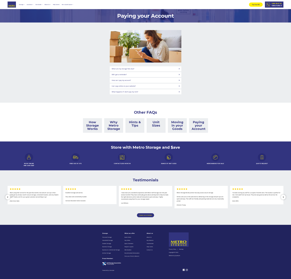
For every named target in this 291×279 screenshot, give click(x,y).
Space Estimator (129, 243)
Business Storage (107, 246)
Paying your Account (199, 125)
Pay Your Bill (256, 4)
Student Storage (106, 243)
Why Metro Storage (113, 125)
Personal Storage (107, 237)
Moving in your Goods (177, 125)
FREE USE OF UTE (76, 163)
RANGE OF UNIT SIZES (168, 163)
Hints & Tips (135, 123)
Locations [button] (29, 4)
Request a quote (129, 246)
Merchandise (128, 250)
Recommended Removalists (132, 253)
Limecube (111, 270)
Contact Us (150, 250)
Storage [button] (21, 4)
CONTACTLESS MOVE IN (122, 163)
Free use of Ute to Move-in (132, 256)
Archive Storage (106, 253)
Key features (150, 240)
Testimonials (150, 243)
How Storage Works (92, 125)
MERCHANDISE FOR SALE (215, 163)
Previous (7, 197)
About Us (149, 237)
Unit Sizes (156, 123)
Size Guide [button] (38, 4)
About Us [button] (47, 4)
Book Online (128, 237)
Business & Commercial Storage (111, 250)
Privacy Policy (172, 249)
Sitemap (181, 249)
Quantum (177, 255)
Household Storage (107, 240)
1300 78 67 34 (277, 4)
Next (283, 197)
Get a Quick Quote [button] (67, 4)
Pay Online (127, 240)
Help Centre (56, 4)
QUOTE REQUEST (262, 163)
